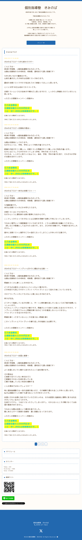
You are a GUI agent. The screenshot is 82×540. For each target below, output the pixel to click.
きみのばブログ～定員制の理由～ (17, 128)
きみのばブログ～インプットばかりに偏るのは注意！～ (26, 268)
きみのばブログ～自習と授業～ (16, 355)
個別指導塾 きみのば (41, 7)
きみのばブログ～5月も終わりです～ (19, 62)
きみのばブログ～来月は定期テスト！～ (20, 191)
